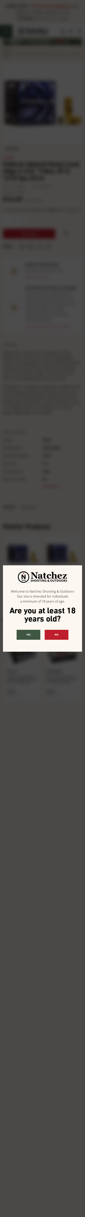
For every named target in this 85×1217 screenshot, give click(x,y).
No (57, 634)
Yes (28, 634)
